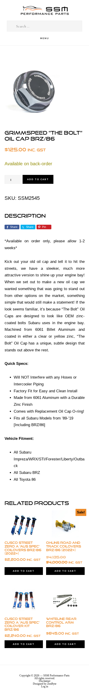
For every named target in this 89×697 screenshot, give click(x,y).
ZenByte (51, 683)
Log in (44, 686)
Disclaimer (44, 681)
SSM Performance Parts (44, 10)
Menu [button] (44, 38)
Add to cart (38, 179)
